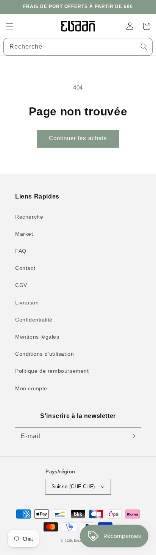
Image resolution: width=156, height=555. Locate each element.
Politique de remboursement (52, 371)
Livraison (27, 303)
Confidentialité (34, 320)
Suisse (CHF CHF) (73, 486)
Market (24, 234)
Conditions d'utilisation (44, 354)
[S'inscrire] (132, 436)
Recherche (29, 217)
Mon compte (31, 388)
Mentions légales (37, 337)
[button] (9, 26)
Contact (25, 268)
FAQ (21, 251)
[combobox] (78, 46)
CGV (21, 285)
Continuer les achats (78, 138)
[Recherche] (144, 46)
